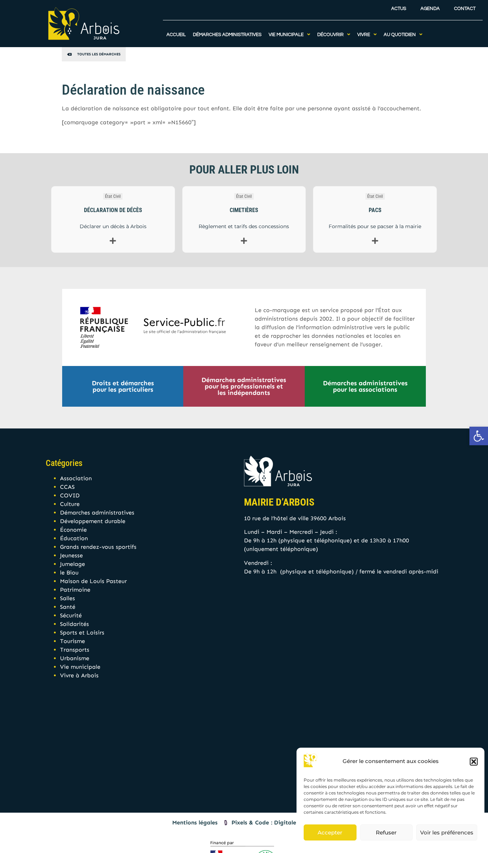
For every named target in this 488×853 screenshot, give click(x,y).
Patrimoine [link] (75, 589)
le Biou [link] (69, 572)
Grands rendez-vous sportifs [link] (98, 546)
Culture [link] (70, 504)
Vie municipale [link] (80, 666)
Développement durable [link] (92, 521)
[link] (478, 436)
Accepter (330, 832)
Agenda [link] (430, 8)
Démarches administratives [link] (97, 512)
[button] (473, 761)
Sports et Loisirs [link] (82, 632)
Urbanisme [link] (74, 658)
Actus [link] (398, 8)
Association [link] (76, 478)
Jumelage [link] (72, 564)
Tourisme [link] (72, 641)
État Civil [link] (113, 196)
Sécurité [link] (71, 615)
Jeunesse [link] (71, 555)
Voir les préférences (446, 832)
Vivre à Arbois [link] (79, 675)
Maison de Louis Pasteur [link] (93, 581)
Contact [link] (464, 8)
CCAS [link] (67, 486)
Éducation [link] (74, 538)
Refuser (386, 832)
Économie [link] (73, 529)
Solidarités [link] (74, 624)
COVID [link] (70, 495)
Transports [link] (74, 649)
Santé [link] (67, 606)
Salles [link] (67, 598)
